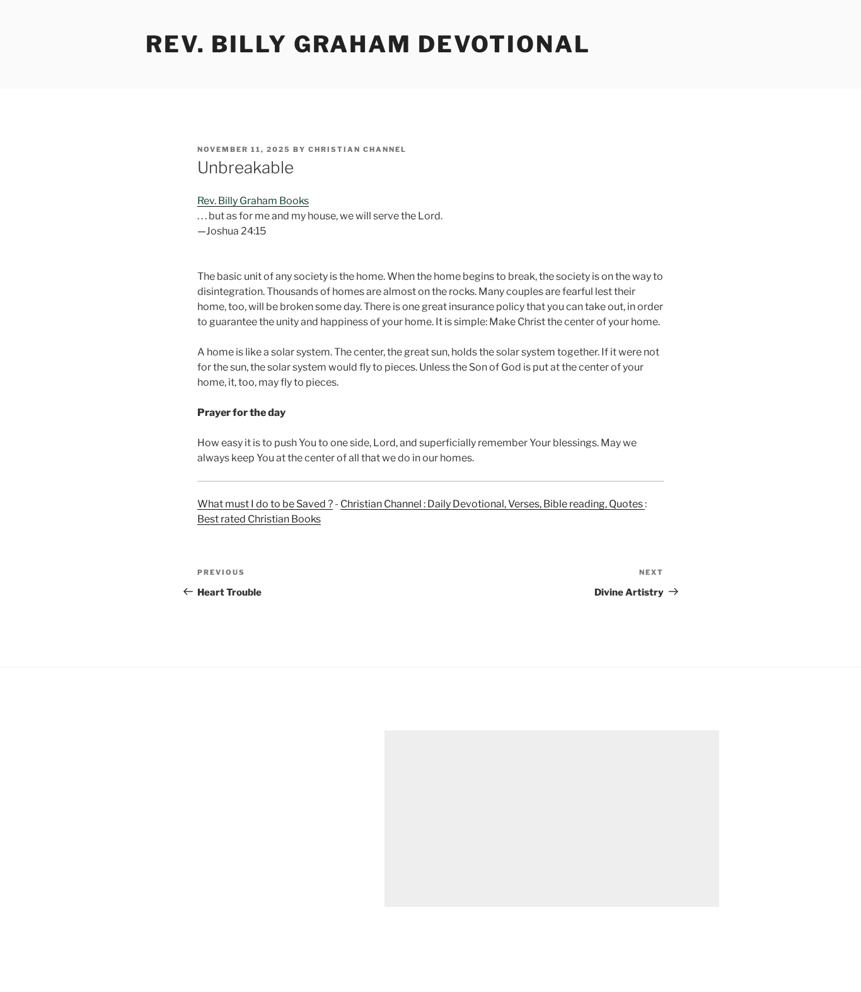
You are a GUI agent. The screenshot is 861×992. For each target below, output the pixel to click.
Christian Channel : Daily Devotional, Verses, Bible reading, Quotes (492, 504)
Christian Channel (357, 149)
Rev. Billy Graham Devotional (368, 44)
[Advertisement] (551, 818)
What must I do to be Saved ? (265, 504)
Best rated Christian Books (259, 519)
